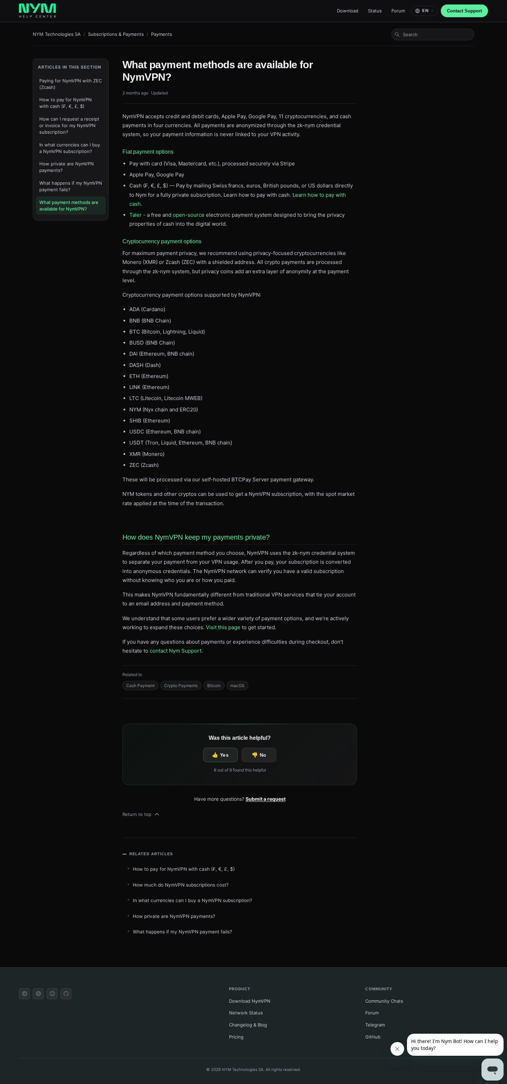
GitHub (372, 1037)
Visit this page (223, 627)
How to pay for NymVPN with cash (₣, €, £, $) (65, 103)
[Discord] (52, 993)
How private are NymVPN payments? (66, 167)
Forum (398, 10)
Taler (135, 215)
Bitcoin (214, 685)
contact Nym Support (175, 650)
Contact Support (464, 10)
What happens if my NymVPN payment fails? (70, 186)
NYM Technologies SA (57, 34)
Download (347, 10)
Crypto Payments (181, 685)
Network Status (246, 1012)
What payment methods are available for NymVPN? (68, 206)
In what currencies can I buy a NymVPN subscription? (69, 148)
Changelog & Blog (248, 1024)
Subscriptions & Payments (116, 34)
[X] (38, 993)
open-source (189, 215)
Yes (224, 755)
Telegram (375, 1024)
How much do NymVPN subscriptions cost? (181, 885)
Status (375, 10)
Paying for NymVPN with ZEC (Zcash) (70, 84)
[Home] (37, 11)
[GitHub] (65, 993)
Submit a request (266, 799)
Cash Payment (140, 685)
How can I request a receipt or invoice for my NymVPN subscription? (69, 125)
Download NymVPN (249, 1001)
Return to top (136, 814)
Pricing (236, 1037)
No (263, 755)
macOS (237, 685)
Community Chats (384, 1001)
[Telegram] (24, 993)
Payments (161, 34)
